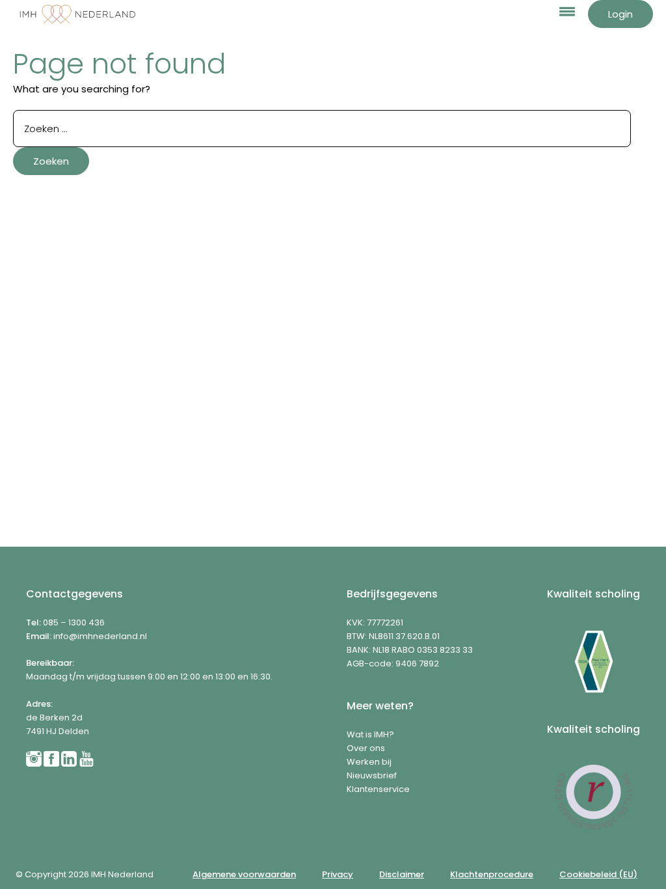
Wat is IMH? (370, 734)
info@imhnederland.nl (100, 636)
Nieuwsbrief (372, 775)
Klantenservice (378, 789)
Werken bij (369, 762)
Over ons (366, 748)
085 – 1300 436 (74, 622)
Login (620, 14)
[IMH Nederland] (78, 14)
